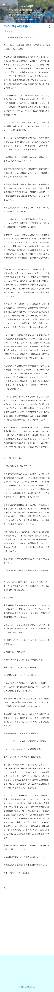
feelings (27, 5)
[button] (48, 27)
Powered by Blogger (29, 987)
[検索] (50, 5)
